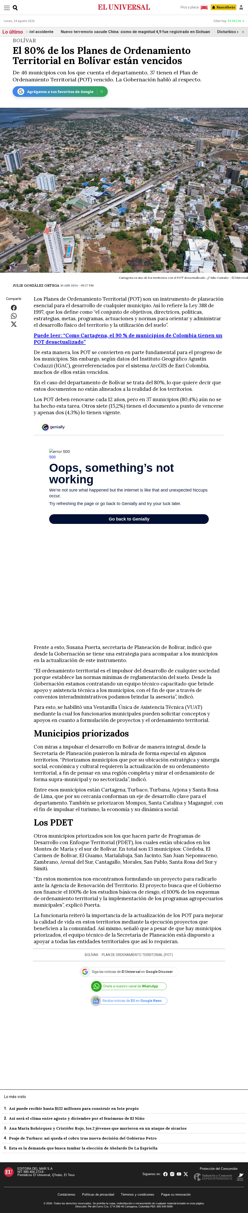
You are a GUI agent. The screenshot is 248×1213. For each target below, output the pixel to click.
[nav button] (7, 7)
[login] (241, 7)
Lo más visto (15, 1096)
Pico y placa (190, 7)
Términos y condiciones (137, 1194)
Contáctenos (66, 1194)
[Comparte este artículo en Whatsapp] (14, 315)
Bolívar (24, 40)
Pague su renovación (176, 1194)
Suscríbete (226, 7)
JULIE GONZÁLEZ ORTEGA (36, 285)
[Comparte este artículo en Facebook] (14, 307)
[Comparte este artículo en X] (14, 324)
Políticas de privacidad (98, 1194)
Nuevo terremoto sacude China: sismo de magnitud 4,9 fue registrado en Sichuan (99, 31)
